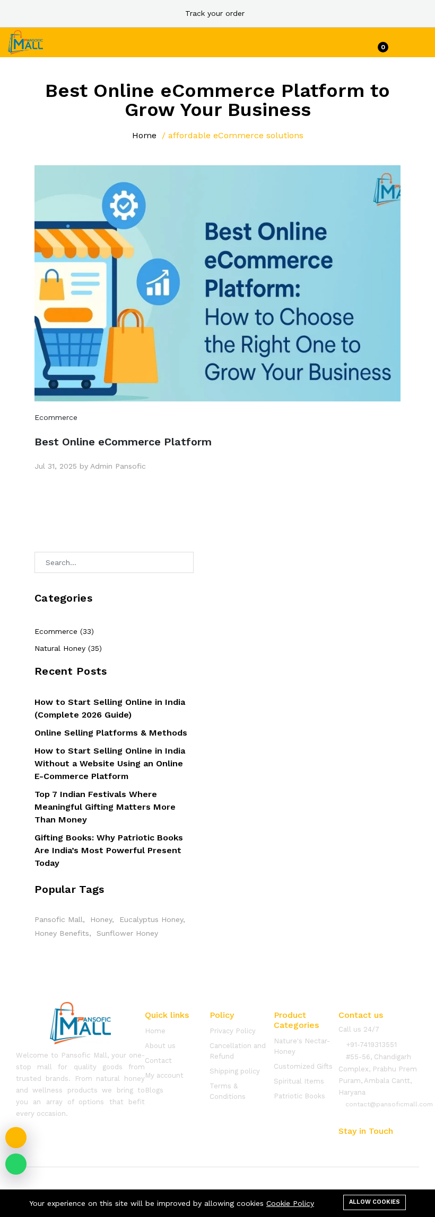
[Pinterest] (402, 1146)
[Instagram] (382, 1146)
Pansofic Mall (58, 919)
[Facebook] (342, 1146)
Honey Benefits (61, 933)
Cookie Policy (290, 1203)
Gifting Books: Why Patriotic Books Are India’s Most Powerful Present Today (108, 850)
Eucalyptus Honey (151, 919)
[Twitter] (362, 1146)
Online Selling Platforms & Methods (110, 733)
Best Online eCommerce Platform (123, 441)
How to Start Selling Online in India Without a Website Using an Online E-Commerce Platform (109, 763)
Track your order (215, 13)
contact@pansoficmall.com (388, 1104)
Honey (101, 919)
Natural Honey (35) (68, 648)
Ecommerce (55, 417)
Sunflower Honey (127, 933)
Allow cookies (374, 1201)
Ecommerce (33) (64, 631)
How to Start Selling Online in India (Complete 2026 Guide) (109, 708)
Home (144, 135)
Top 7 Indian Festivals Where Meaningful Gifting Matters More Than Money (105, 807)
